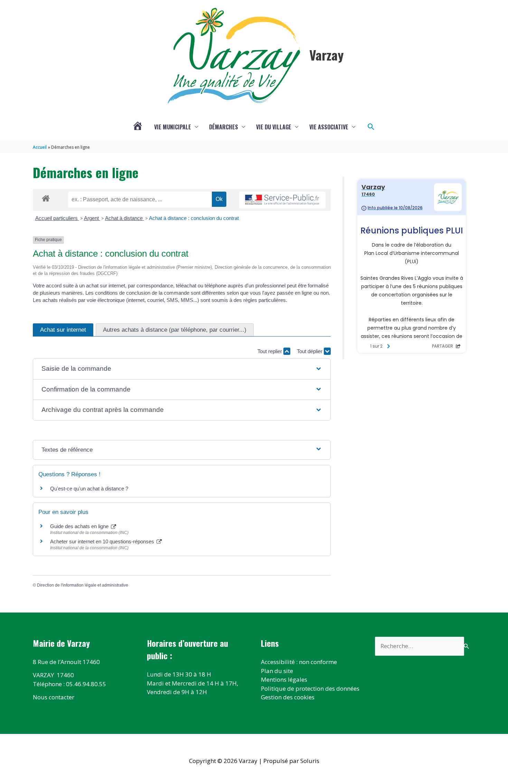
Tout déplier (310, 351)
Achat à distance (124, 218)
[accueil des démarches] (46, 197)
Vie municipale (172, 127)
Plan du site (277, 671)
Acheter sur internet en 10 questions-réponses (103, 541)
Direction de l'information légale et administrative (82, 585)
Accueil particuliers (57, 218)
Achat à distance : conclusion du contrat (194, 218)
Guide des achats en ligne (80, 526)
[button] (371, 126)
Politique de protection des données (310, 688)
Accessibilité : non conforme (299, 662)
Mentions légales (284, 679)
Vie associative (328, 127)
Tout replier (270, 351)
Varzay (326, 54)
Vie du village (273, 127)
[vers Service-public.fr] (282, 200)
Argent (92, 218)
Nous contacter (53, 697)
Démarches (223, 127)
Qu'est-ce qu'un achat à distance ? (89, 488)
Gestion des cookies (287, 697)
